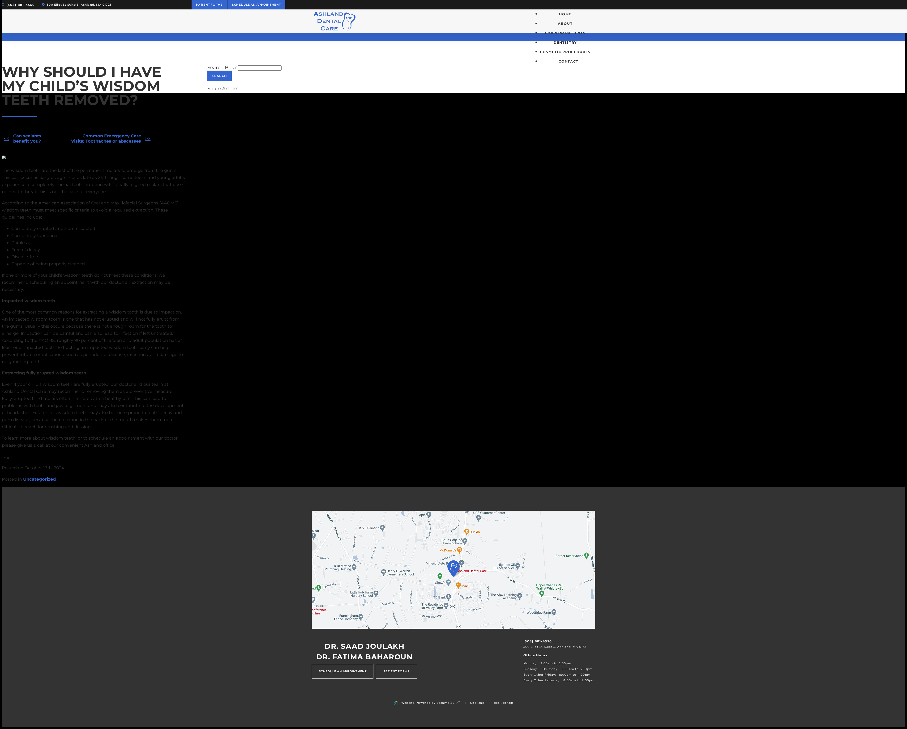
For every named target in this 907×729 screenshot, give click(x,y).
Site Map (477, 702)
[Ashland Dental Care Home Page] (335, 21)
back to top (503, 702)
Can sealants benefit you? (27, 139)
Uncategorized (39, 479)
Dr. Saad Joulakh (364, 646)
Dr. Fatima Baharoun (364, 657)
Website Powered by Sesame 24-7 (431, 702)
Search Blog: (222, 67)
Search (219, 76)
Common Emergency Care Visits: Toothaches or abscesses (106, 139)
